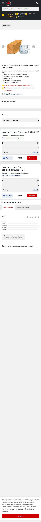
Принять (20, 516)
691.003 (35, 190)
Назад (7, 25)
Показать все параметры (11, 138)
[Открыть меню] (3, 3)
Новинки (31, 14)
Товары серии (8, 101)
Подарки (21, 14)
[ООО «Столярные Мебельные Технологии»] (8, 5)
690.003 (35, 152)
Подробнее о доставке (13, 94)
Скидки (21, 17)
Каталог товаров (10, 15)
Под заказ (9, 158)
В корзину (32, 158)
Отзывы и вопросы (11, 202)
